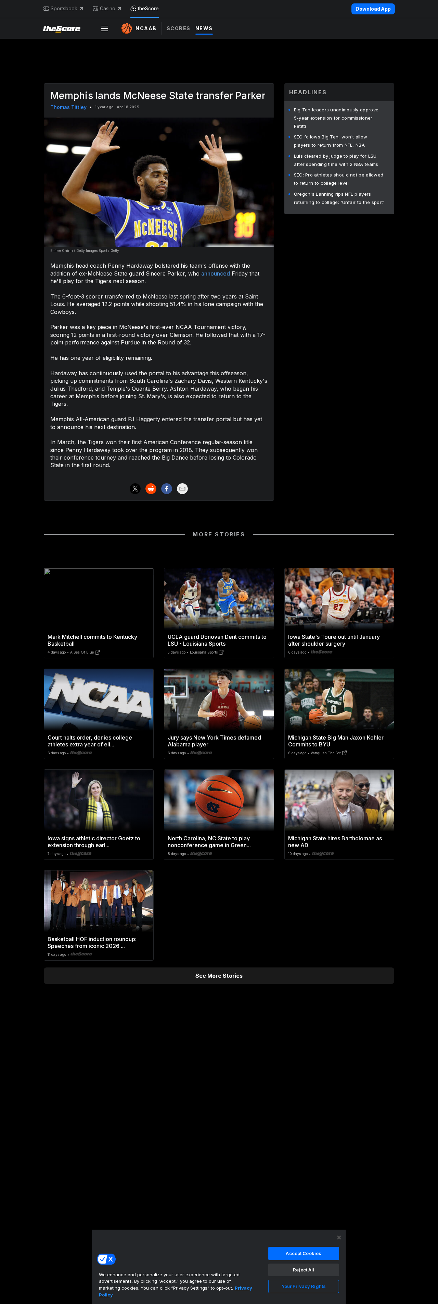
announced (215, 273)
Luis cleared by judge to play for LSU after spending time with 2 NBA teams (336, 160)
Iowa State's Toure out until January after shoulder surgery (334, 640)
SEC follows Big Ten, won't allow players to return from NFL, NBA (331, 141)
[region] (219, 1266)
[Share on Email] (182, 488)
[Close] (339, 1237)
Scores (179, 28)
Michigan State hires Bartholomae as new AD (335, 842)
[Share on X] (135, 488)
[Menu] (105, 28)
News (204, 28)
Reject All (303, 1269)
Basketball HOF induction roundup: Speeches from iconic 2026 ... (92, 942)
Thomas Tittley (68, 107)
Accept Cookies (303, 1253)
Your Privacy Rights (304, 1286)
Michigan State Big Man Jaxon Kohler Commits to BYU (336, 741)
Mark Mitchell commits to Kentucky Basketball (92, 640)
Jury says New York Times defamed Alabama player (214, 741)
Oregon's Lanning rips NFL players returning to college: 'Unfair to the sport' (339, 198)
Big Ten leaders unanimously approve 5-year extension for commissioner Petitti (336, 118)
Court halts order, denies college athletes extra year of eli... (90, 741)
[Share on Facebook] (166, 488)
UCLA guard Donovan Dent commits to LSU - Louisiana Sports (217, 640)
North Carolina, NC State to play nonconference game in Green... (209, 842)
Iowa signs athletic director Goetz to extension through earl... (94, 842)
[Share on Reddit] (150, 488)
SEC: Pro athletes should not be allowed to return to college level (339, 179)
